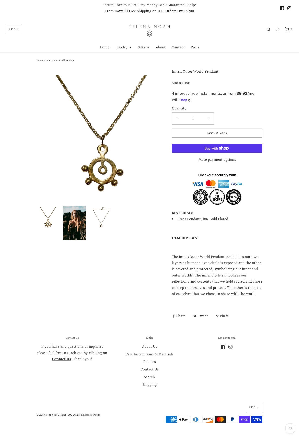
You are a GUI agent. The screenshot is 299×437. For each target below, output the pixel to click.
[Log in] (277, 29)
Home (104, 47)
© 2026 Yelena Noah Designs (51, 415)
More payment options (217, 160)
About (161, 47)
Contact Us (150, 369)
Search (149, 377)
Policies (149, 362)
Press (195, 47)
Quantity (179, 108)
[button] (48, 217)
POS (70, 415)
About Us (149, 347)
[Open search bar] (268, 29)
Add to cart (217, 133)
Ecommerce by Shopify (88, 415)
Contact (178, 47)
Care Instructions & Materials (149, 354)
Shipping (149, 385)
